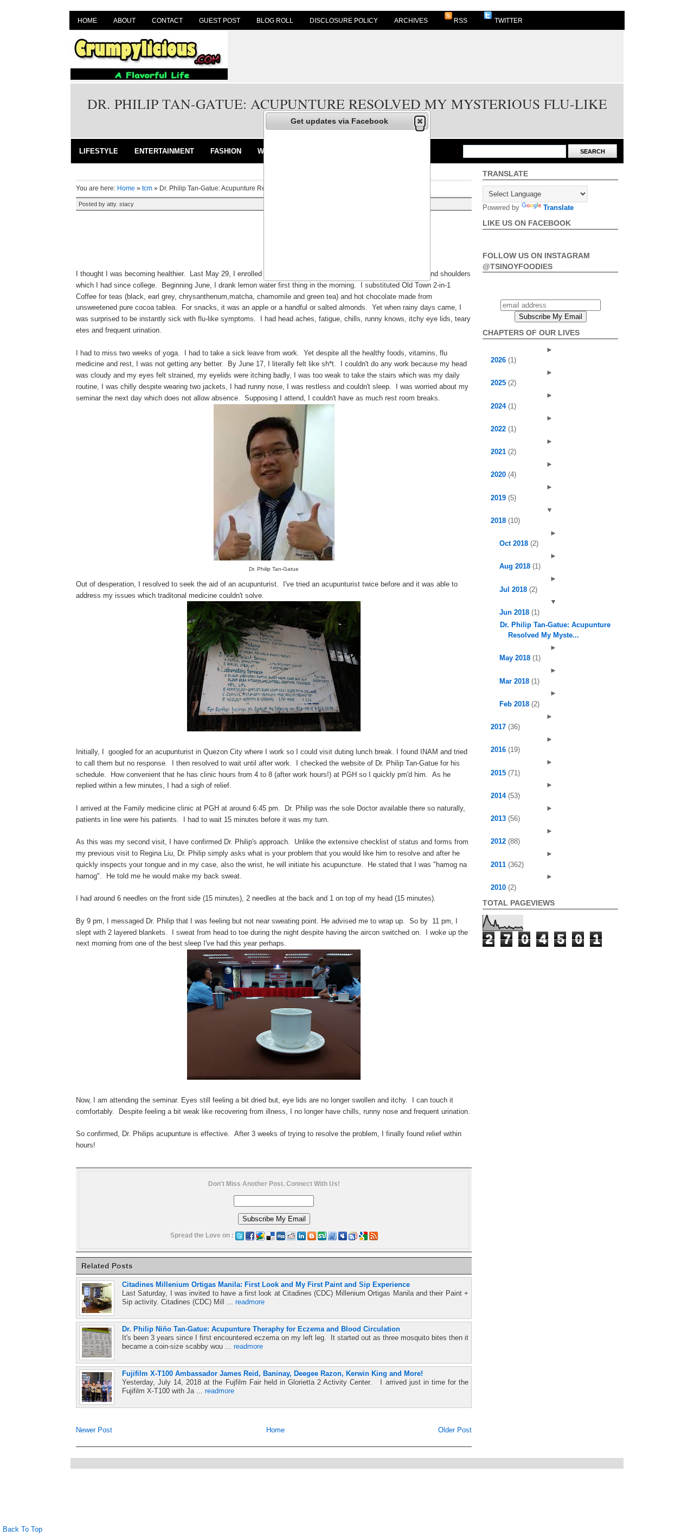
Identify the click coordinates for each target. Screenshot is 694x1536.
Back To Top (22, 1529)
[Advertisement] (426, 55)
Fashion (225, 151)
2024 (499, 406)
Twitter (508, 20)
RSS (460, 20)
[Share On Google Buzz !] (260, 1235)
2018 (499, 521)
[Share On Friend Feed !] (332, 1235)
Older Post (455, 1430)
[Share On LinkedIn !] (301, 1235)
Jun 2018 (515, 612)
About (124, 20)
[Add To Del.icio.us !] (270, 1235)
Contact (167, 20)
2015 (499, 773)
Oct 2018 (514, 543)
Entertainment (164, 151)
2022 (499, 429)
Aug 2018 (515, 566)
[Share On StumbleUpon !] (322, 1235)
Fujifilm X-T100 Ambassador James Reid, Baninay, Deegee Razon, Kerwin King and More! (272, 1373)
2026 (499, 360)
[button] (420, 121)
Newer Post (94, 1430)
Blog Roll (274, 20)
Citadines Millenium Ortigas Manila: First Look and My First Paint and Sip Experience (266, 1284)
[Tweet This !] (239, 1235)
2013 (499, 818)
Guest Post (219, 20)
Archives (411, 20)
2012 (499, 841)
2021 (499, 452)
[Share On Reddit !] (291, 1235)
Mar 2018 (515, 681)
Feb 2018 (515, 704)
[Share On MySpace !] (342, 1235)
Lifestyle (98, 151)
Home (87, 20)
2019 (499, 498)
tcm (147, 188)
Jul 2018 (514, 589)
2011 (499, 865)
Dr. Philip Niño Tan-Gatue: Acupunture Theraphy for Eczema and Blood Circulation (261, 1329)
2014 (499, 796)
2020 (499, 474)
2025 (499, 383)
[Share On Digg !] (281, 1235)
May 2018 (515, 658)
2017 (499, 727)
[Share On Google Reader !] (353, 1235)
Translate (558, 207)
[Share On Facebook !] (250, 1235)
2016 (499, 749)
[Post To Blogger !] (311, 1235)
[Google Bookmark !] (363, 1235)
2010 (499, 887)
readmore (250, 1302)
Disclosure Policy (344, 20)
